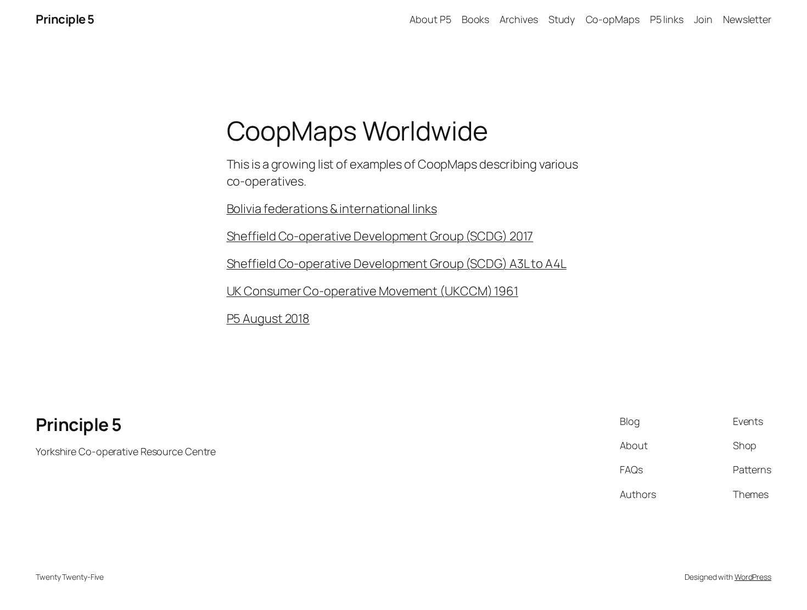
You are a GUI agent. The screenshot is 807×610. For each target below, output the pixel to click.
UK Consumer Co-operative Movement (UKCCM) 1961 (372, 291)
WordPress (753, 577)
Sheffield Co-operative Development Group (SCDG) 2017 (380, 236)
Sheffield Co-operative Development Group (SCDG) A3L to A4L (397, 263)
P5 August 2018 (268, 318)
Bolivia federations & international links (332, 208)
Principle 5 (65, 19)
